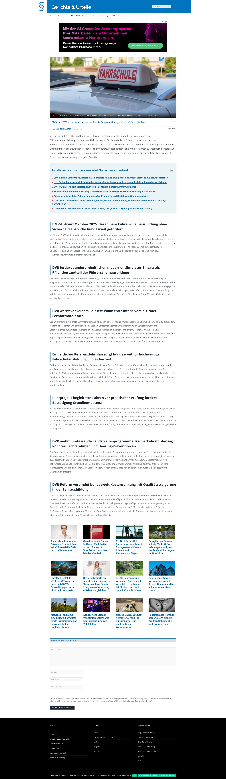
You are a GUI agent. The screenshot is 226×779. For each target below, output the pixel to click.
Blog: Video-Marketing (145, 737)
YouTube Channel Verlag (146, 747)
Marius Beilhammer (62, 129)
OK (135, 775)
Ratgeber (97, 747)
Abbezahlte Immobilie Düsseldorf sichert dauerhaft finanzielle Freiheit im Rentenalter (64, 546)
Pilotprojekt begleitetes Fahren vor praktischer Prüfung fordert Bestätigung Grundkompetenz (101, 196)
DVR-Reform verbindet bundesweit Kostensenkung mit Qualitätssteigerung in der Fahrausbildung (103, 208)
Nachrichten (172, 128)
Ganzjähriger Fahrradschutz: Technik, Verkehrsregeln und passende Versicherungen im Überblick (161, 547)
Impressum (54, 734)
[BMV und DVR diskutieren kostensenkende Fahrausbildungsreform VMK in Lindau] (113, 88)
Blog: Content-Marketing (146, 733)
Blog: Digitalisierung (145, 742)
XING (140, 761)
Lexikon (96, 742)
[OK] (223, 775)
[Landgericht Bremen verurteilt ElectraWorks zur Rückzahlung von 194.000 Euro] (96, 605)
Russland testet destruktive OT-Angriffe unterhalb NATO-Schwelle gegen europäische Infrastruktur (63, 584)
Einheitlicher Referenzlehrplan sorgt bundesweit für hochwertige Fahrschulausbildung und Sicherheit (105, 191)
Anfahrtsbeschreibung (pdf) (59, 739)
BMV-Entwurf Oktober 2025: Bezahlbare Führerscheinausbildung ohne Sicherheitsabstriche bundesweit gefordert (111, 178)
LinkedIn (141, 756)
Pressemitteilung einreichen (103, 737)
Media (96, 733)
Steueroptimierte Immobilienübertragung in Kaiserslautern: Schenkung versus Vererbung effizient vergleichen (96, 584)
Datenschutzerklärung (142, 701)
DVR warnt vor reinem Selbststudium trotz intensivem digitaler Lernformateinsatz (95, 187)
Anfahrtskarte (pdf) (56, 748)
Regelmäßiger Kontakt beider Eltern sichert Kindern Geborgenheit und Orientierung (161, 619)
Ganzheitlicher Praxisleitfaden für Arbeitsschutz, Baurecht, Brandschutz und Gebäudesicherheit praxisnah (96, 547)
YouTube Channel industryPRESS (149, 751)
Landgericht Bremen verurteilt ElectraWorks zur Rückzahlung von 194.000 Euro (96, 619)
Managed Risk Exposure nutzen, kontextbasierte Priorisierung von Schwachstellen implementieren (64, 621)
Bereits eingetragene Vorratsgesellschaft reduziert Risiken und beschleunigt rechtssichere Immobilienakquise (162, 584)
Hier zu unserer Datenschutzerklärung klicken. (157, 775)
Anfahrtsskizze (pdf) (56, 744)
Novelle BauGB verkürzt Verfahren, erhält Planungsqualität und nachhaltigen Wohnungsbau (129, 621)
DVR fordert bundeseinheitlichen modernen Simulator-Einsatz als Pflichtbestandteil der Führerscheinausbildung (110, 182)
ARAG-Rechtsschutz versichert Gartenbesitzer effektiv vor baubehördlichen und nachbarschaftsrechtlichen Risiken (129, 584)
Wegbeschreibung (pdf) (58, 753)
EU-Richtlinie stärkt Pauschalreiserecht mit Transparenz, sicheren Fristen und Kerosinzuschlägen (129, 547)
